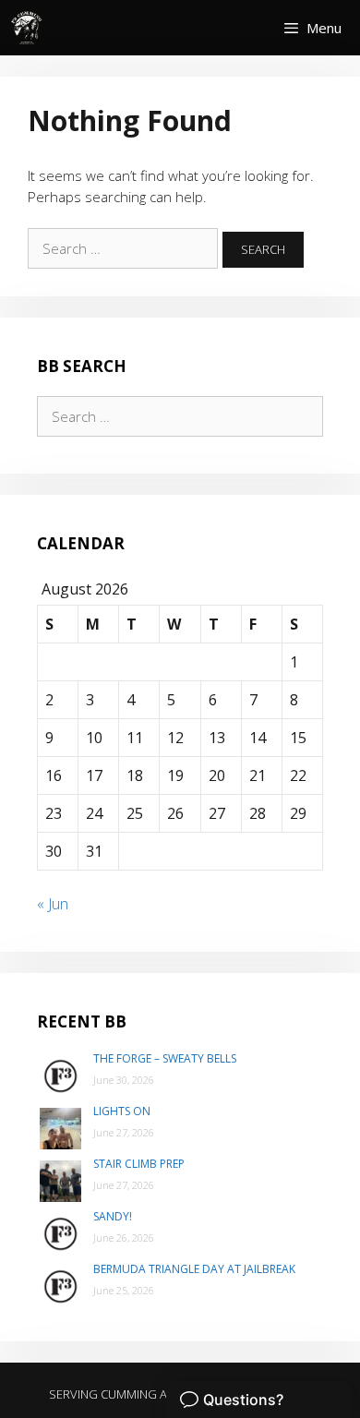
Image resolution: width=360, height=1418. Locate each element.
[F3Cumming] (27, 27)
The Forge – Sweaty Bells (164, 1058)
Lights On (121, 1111)
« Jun (52, 904)
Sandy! (112, 1216)
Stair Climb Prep (139, 1164)
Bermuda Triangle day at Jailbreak (194, 1269)
